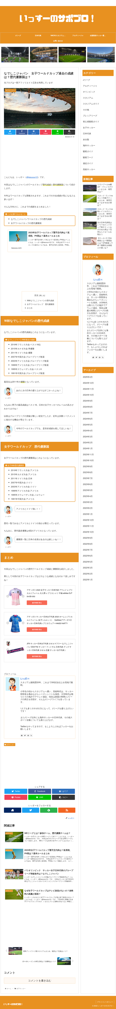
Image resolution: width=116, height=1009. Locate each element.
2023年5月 (88, 490)
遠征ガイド (88, 163)
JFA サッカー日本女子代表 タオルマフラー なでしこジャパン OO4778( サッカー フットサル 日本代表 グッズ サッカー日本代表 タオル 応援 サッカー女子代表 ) (50, 646)
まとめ (29, 307)
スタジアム (88, 97)
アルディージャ (90, 85)
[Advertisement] (40, 156)
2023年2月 (88, 507)
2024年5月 (88, 424)
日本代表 (87, 133)
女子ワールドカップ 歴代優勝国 (40, 304)
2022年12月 (88, 519)
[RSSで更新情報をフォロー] (31, 735)
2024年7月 (88, 412)
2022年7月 (88, 549)
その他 (86, 109)
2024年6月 (88, 418)
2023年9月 (88, 466)
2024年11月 (88, 388)
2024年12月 (88, 382)
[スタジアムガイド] (72, 54)
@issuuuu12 (32, 177)
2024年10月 (88, 394)
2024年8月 (88, 406)
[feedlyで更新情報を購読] (28, 735)
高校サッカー (89, 169)
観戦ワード (88, 157)
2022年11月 (88, 525)
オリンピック (89, 91)
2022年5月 (88, 561)
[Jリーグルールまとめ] (101, 54)
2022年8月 (88, 543)
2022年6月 (88, 555)
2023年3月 (88, 502)
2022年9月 (88, 537)
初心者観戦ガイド (91, 121)
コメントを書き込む (39, 980)
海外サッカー (89, 145)
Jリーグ (86, 79)
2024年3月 (88, 436)
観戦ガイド (88, 151)
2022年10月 (88, 531)
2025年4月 (88, 376)
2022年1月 (88, 579)
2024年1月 (88, 448)
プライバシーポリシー (105, 1002)
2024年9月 (88, 400)
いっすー (24, 678)
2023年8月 (88, 472)
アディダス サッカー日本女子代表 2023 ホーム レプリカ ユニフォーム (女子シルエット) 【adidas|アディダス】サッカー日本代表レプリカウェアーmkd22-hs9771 (50, 620)
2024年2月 (88, 442)
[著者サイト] (21, 735)
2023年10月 (88, 460)
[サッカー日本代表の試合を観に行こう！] (15, 54)
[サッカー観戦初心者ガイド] (43, 54)
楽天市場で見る (37, 603)
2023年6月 (88, 484)
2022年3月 (88, 567)
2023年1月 (88, 513)
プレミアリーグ (90, 115)
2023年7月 (88, 478)
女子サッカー (10, 744)
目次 (36, 295)
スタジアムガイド (91, 103)
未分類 (86, 139)
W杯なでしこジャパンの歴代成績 (40, 300)
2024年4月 (88, 430)
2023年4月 (88, 496)
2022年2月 (88, 573)
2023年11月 (88, 454)
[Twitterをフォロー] (25, 735)
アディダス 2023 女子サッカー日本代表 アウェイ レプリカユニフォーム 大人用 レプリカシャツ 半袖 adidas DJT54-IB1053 (49, 593)
